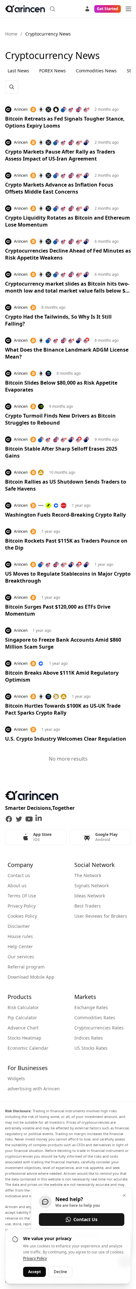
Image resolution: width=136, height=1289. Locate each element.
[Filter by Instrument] (11, 87)
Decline (60, 1271)
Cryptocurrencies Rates (99, 1028)
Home (11, 34)
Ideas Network (89, 896)
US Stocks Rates (91, 1048)
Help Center (20, 946)
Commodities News (96, 71)
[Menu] (128, 9)
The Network (87, 875)
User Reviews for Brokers (100, 916)
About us (17, 885)
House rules (20, 936)
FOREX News (52, 71)
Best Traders (87, 906)
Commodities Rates (94, 1018)
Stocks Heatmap (24, 1038)
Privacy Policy (22, 906)
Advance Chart (23, 1028)
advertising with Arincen (34, 1089)
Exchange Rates (91, 1007)
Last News (18, 71)
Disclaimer (19, 926)
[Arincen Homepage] (25, 9)
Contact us (19, 875)
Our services (21, 957)
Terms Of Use (22, 896)
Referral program (26, 967)
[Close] (124, 1195)
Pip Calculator (22, 1018)
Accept (34, 1271)
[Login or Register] (87, 8)
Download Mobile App (31, 977)
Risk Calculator (23, 1007)
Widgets (16, 1078)
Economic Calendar (28, 1048)
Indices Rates (88, 1038)
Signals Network (91, 885)
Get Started (107, 8)
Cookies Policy (22, 916)
